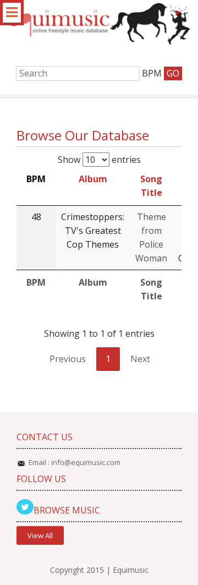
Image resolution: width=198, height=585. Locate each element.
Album (93, 179)
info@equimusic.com (85, 462)
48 (36, 217)
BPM (36, 179)
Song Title (151, 186)
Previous (68, 359)
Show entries (99, 160)
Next (140, 359)
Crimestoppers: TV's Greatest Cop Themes (92, 230)
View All (40, 535)
